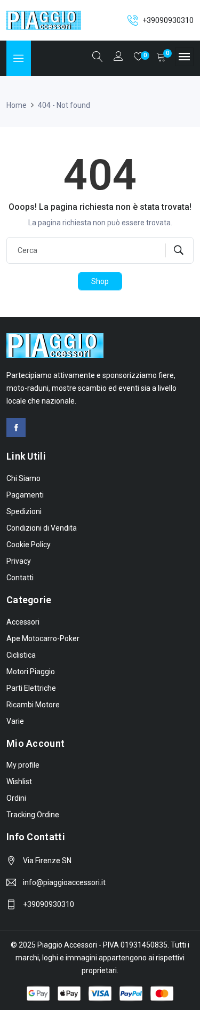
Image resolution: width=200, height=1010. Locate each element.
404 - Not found (64, 105)
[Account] (118, 57)
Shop (100, 281)
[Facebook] (16, 427)
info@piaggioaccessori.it (64, 882)
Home (16, 105)
